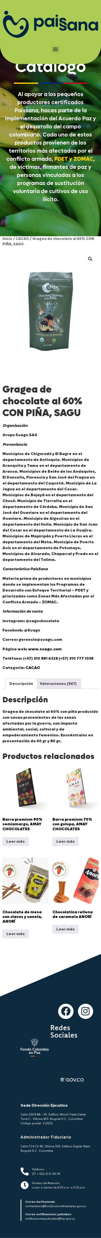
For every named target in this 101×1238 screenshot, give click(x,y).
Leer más (15, 841)
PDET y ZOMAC (73, 159)
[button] (55, 49)
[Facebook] (65, 1011)
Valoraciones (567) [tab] (58, 683)
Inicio (7, 238)
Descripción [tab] (21, 683)
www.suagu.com (45, 649)
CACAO (22, 238)
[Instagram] (85, 1011)
